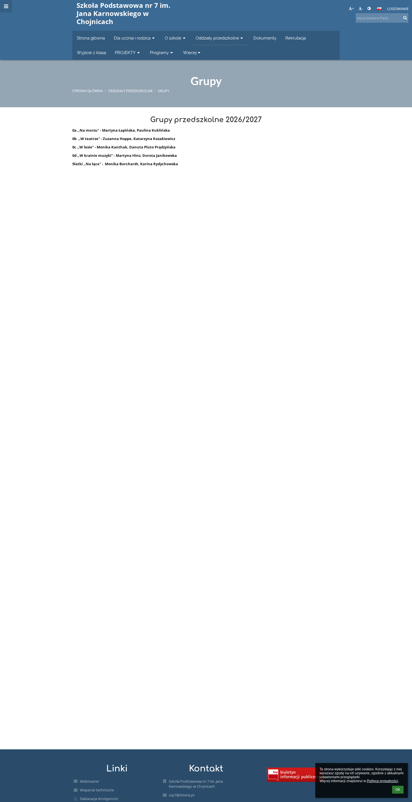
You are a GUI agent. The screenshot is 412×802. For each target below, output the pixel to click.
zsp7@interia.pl (181, 795)
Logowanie (398, 8)
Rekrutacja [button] (295, 38)
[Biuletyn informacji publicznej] (294, 775)
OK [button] (397, 790)
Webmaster (89, 781)
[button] (369, 8)
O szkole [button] (173, 38)
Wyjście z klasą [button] (91, 52)
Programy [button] (159, 52)
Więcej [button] (189, 52)
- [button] (362, 8)
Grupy (163, 90)
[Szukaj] (405, 17)
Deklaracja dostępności (99, 798)
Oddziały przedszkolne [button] (217, 38)
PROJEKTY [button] (125, 52)
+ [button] (353, 8)
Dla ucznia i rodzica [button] (132, 38)
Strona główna (87, 90)
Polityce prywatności (382, 781)
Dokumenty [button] (264, 38)
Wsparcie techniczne (97, 789)
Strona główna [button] (91, 38)
